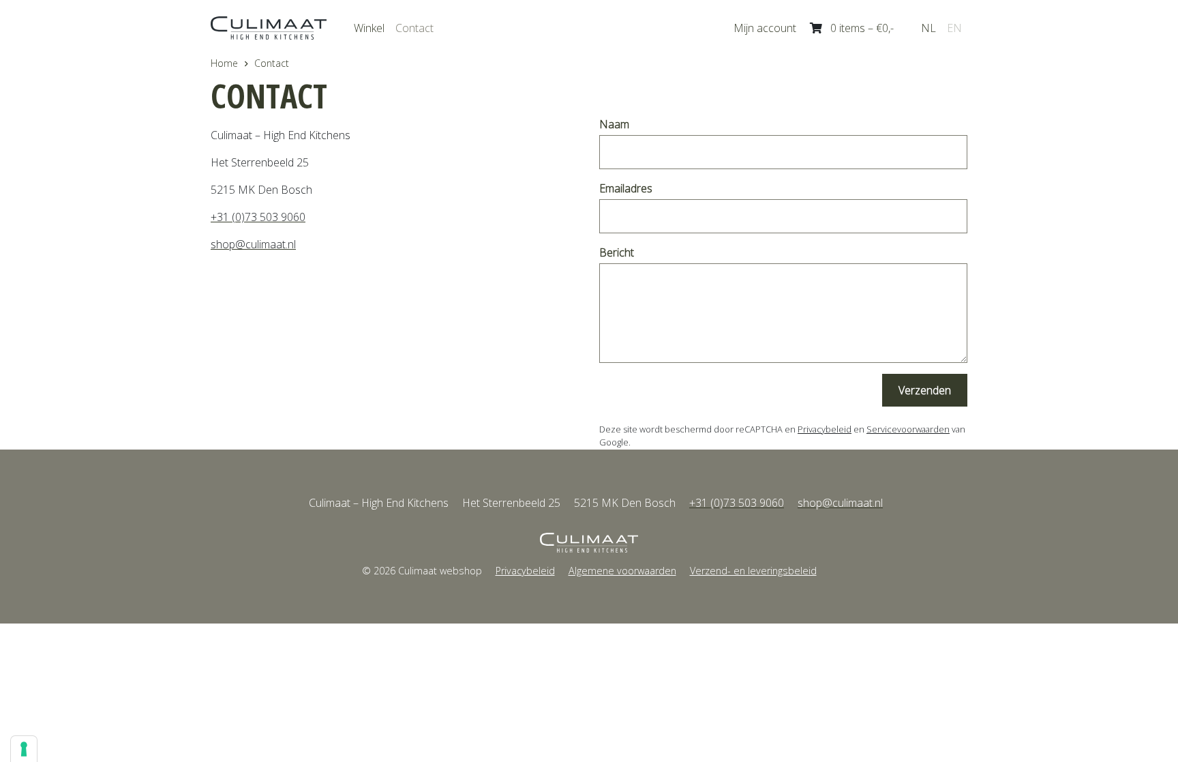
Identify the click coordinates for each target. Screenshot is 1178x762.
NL (928, 27)
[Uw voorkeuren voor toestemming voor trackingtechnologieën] (24, 749)
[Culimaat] (269, 28)
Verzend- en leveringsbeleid (753, 570)
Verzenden (924, 390)
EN (954, 27)
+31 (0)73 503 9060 (258, 216)
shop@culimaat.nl (253, 244)
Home (224, 63)
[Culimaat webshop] (589, 543)
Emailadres (625, 188)
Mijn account (765, 27)
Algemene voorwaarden (622, 570)
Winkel (369, 27)
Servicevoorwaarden (908, 429)
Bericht (616, 252)
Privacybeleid (824, 429)
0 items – (862, 27)
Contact (414, 27)
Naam (614, 124)
